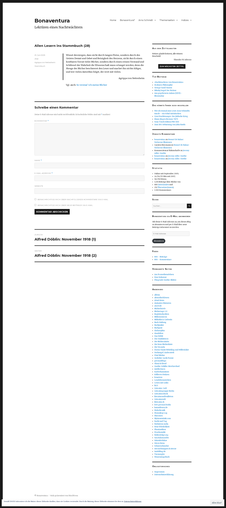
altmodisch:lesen (161, 298)
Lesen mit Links (161, 383)
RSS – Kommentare (162, 259)
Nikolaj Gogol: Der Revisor (165, 90)
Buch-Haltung (160, 322)
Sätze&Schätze (160, 440)
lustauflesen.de (161, 407)
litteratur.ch (159, 402)
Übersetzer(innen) (165, 187)
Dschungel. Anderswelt (164, 352)
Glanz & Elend (160, 363)
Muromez (158, 416)
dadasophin (159, 330)
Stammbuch (40, 66)
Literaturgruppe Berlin (164, 391)
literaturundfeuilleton (163, 396)
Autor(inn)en (163, 185)
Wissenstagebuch (162, 457)
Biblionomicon (160, 317)
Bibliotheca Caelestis (163, 319)
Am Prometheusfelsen (164, 274)
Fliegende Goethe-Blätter (165, 280)
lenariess (158, 377)
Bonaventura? (127, 20)
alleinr (157, 295)
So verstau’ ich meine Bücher (92, 85)
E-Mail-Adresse (44, 173)
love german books (162, 405)
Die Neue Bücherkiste (163, 344)
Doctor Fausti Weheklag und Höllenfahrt (171, 350)
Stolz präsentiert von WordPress (64, 496)
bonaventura (159, 139)
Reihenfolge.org (161, 435)
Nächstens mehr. (161, 424)
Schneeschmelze (161, 446)
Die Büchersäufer (161, 341)
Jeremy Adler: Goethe (177, 156)
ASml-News (159, 300)
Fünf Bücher (159, 355)
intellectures (159, 369)
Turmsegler (159, 454)
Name (38, 160)
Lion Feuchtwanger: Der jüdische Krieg (171, 116)
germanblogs (160, 361)
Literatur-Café (160, 388)
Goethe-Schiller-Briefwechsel (167, 366)
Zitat (36, 59)
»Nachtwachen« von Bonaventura (168, 82)
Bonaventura (52, 20)
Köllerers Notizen (161, 374)
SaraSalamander (161, 438)
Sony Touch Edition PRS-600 (166, 122)
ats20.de (158, 306)
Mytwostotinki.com (162, 418)
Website (39, 186)
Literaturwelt (160, 399)
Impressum (159, 472)
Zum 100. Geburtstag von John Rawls (169, 124)
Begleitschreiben (161, 314)
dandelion (158, 333)
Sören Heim (159, 443)
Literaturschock (161, 394)
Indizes (185, 20)
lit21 (156, 385)
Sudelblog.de (160, 451)
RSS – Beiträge (160, 257)
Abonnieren (159, 241)
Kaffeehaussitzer (161, 372)
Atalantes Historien (162, 303)
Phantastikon (160, 429)
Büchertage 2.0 (160, 311)
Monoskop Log (160, 413)
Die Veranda (159, 347)
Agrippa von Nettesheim (45, 62)
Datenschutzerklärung (164, 474)
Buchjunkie (159, 325)
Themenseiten (167, 20)
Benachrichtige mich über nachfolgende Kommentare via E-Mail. (73, 199)
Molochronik (159, 410)
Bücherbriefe (160, 308)
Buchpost (158, 328)
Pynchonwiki (159, 432)
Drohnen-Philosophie (163, 85)
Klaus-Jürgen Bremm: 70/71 (166, 119)
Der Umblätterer (161, 339)
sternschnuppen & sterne (165, 449)
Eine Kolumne (160, 277)
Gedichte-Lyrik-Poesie (164, 358)
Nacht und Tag (160, 421)
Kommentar (42, 121)
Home (113, 20)
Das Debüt (158, 336)
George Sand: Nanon (163, 88)
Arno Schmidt (146, 20)
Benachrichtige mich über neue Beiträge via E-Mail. (65, 205)
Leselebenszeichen (162, 380)
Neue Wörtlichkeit (162, 427)
